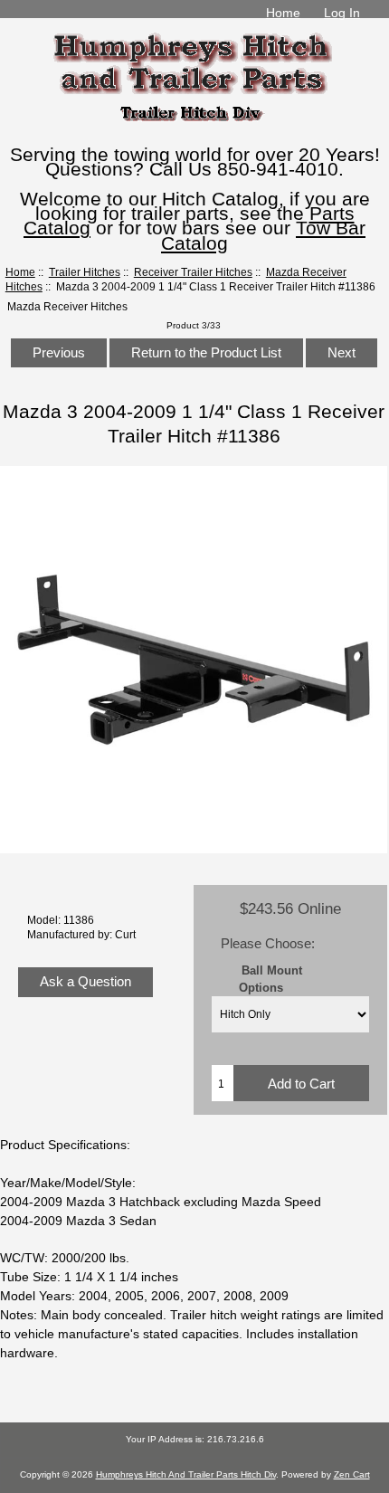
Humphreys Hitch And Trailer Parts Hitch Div (186, 1474)
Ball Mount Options (270, 978)
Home (283, 12)
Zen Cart (352, 1474)
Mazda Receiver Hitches (67, 306)
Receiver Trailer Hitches (193, 272)
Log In (342, 12)
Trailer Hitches (84, 272)
